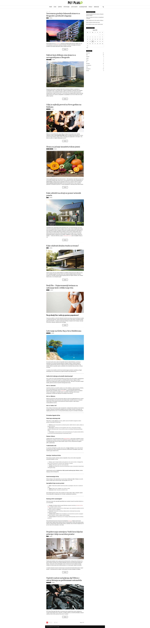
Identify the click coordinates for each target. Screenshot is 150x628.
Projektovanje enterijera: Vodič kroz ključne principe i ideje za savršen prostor (64, 533)
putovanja (70, 520)
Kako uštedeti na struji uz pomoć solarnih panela (63, 194)
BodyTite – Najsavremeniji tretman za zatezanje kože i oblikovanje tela (62, 286)
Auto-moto (74, 7)
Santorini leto (63, 390)
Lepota (60, 7)
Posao (90, 7)
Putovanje (66, 7)
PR (86, 61)
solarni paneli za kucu (67, 235)
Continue (65, 49)
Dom (55, 7)
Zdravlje (96, 7)
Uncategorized (88, 65)
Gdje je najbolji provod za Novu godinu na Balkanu (63, 105)
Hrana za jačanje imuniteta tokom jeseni (63, 146)
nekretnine (58, 43)
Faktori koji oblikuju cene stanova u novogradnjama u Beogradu (61, 56)
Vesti (50, 7)
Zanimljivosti (83, 7)
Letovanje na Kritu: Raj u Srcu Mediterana (63, 331)
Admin (54, 59)
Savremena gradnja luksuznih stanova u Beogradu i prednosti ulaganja (63, 14)
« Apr (87, 47)
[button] (103, 7)
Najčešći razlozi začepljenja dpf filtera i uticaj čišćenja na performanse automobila (64, 579)
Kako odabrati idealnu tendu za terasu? (62, 245)
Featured (87, 56)
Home (47, 11)
